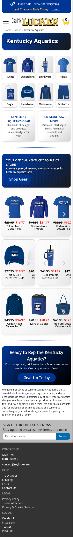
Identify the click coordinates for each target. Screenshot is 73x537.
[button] (6, 22)
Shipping (7, 479)
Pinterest (7, 531)
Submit (63, 436)
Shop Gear (18, 179)
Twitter (6, 526)
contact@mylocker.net (16, 464)
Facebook (8, 518)
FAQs (5, 484)
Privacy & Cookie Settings (18, 507)
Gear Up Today (37, 377)
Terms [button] (56, 9)
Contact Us (9, 488)
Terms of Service (13, 503)
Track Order (9, 475)
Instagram (8, 522)
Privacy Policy (10, 499)
